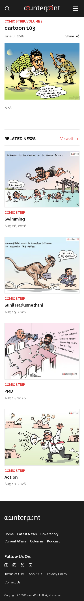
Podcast (53, 541)
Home (9, 534)
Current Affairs (15, 541)
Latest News (27, 534)
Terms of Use (14, 574)
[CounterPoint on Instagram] (14, 565)
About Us (35, 574)
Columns (36, 541)
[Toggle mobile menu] (75, 9)
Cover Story (49, 534)
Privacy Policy (57, 574)
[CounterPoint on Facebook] (6, 565)
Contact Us (12, 582)
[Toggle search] (7, 8)
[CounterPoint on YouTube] (30, 565)
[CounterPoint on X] (22, 565)
